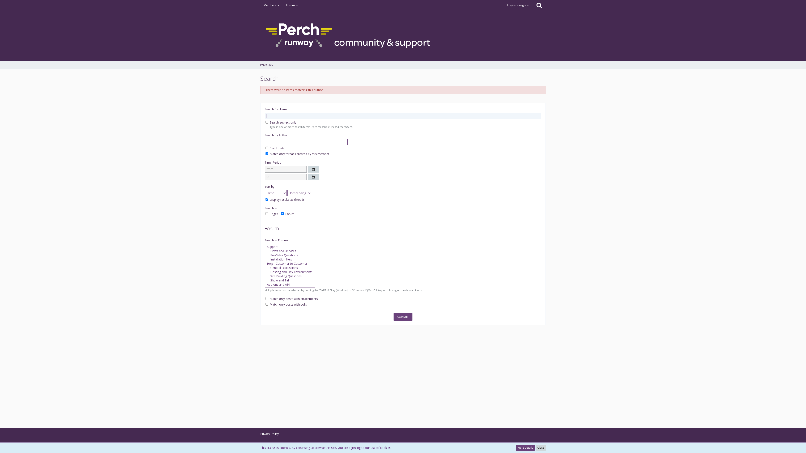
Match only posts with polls (288, 304)
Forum (289, 214)
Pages (273, 214)
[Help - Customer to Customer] (290, 264)
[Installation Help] (290, 259)
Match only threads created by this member (299, 154)
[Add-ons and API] (290, 284)
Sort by (269, 187)
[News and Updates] (290, 251)
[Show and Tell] (290, 280)
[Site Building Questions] (290, 276)
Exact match (278, 148)
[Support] (290, 247)
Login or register (518, 5)
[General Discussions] (290, 268)
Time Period (273, 162)
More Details (525, 447)
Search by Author (276, 135)
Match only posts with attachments (293, 299)
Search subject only (282, 122)
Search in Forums (276, 240)
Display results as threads (287, 200)
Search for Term (276, 109)
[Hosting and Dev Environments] (290, 272)
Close (540, 447)
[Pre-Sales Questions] (290, 255)
